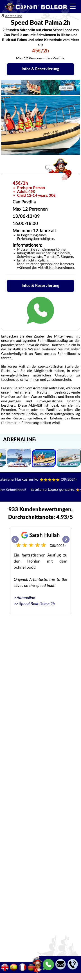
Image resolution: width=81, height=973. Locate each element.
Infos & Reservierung (40, 69)
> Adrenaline (24, 598)
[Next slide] (66, 539)
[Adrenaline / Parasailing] (18, 458)
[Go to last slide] (15, 539)
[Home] (36, 7)
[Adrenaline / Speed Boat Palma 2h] (43, 459)
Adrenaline (13, 16)
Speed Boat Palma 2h (37, 604)
